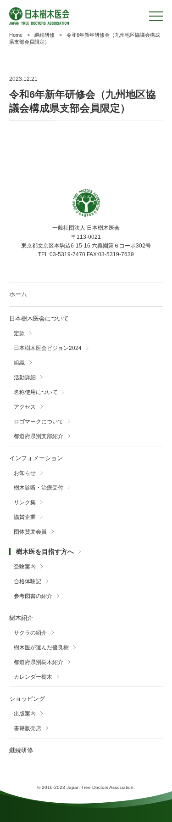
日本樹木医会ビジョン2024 (48, 348)
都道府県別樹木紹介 (38, 662)
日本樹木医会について (39, 318)
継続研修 (21, 750)
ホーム (18, 294)
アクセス (25, 407)
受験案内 (25, 566)
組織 (19, 363)
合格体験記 (27, 581)
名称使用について (36, 392)
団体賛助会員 (30, 532)
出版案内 (25, 713)
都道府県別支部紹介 (38, 436)
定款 (19, 333)
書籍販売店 (27, 728)
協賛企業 (25, 517)
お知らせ (25, 473)
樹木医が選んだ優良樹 (41, 647)
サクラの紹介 (30, 633)
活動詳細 (25, 377)
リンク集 (25, 502)
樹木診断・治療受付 (38, 487)
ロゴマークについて (38, 421)
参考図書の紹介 (33, 596)
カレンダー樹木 (33, 677)
